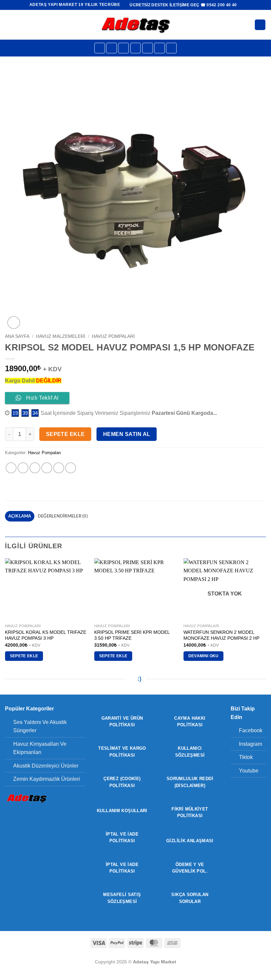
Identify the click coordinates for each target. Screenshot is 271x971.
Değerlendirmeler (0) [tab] (63, 516)
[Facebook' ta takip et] (99, 48)
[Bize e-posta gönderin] (147, 48)
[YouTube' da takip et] (171, 48)
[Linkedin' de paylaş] (70, 467)
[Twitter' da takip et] (135, 48)
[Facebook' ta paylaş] (23, 467)
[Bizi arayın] (159, 48)
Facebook (250, 730)
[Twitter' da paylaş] (34, 467)
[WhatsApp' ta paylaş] (11, 467)
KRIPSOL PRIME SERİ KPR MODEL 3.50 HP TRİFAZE (132, 635)
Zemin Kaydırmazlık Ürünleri (46, 779)
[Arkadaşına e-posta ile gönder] (46, 467)
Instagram (250, 744)
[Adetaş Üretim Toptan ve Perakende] (136, 24)
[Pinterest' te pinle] (58, 467)
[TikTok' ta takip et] (123, 48)
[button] (9, 25)
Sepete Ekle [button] (24, 656)
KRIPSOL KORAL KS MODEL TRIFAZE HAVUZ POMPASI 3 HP (45, 635)
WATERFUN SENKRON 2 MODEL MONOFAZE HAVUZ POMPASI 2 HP (221, 635)
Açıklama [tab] (19, 516)
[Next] (266, 615)
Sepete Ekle (65, 434)
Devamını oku (203, 656)
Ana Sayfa (17, 336)
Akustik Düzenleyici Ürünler (45, 766)
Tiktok (246, 757)
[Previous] (5, 615)
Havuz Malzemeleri (60, 336)
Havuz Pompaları (113, 336)
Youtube (248, 770)
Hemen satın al (126, 434)
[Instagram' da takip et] (111, 48)
